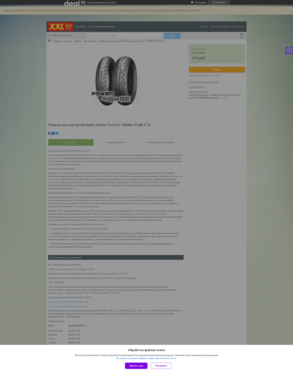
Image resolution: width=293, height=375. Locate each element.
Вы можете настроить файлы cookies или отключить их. (145, 358)
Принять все (136, 365)
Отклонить (161, 365)
